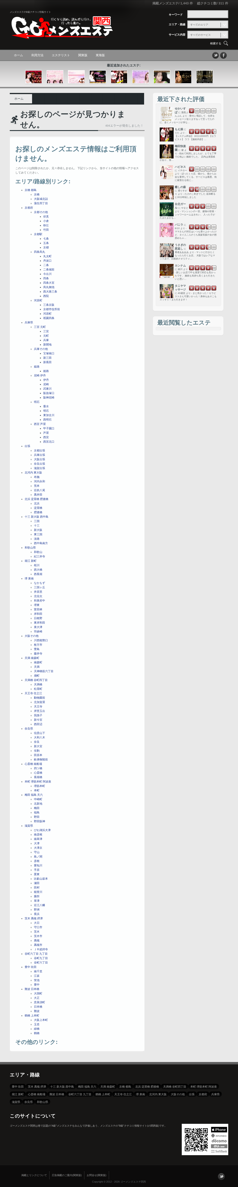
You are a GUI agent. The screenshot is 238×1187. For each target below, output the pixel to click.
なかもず (39, 583)
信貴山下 (39, 733)
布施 (37, 477)
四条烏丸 (39, 251)
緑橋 (37, 1028)
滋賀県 (29, 825)
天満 (37, 666)
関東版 (82, 55)
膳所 (37, 896)
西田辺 (38, 724)
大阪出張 (39, 459)
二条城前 (48, 269)
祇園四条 (48, 318)
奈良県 (29, 728)
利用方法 (37, 55)
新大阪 (38, 530)
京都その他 (41, 212)
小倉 (46, 221)
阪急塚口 (48, 393)
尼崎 (46, 384)
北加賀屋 (39, 702)
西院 (46, 296)
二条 (46, 265)
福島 (37, 812)
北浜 (37, 503)
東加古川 (48, 415)
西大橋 (38, 569)
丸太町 (47, 256)
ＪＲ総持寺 (41, 949)
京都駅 (38, 234)
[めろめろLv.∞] (76, 77)
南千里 (38, 971)
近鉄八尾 (39, 490)
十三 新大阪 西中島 (36, 516)
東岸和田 (39, 622)
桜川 (37, 565)
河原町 (38, 300)
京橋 (37, 194)
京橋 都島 (30, 190)
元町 (46, 335)
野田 (37, 817)
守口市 (38, 927)
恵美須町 (39, 1002)
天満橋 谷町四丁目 (36, 680)
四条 (46, 278)
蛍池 (37, 980)
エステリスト (61, 55)
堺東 (37, 605)
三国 (37, 521)
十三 (37, 525)
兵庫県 (29, 322)
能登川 (38, 892)
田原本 (38, 755)
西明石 (47, 419)
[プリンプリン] (97, 77)
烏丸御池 (48, 287)
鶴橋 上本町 (32, 1015)
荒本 (37, 485)
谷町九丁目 (41, 958)
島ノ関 (38, 856)
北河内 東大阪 (33, 472)
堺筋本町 (39, 786)
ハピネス (180, 166)
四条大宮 (48, 282)
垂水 (46, 406)
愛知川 (38, 865)
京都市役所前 (51, 309)
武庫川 (47, 388)
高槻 (37, 940)
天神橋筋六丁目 (43, 671)
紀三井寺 (39, 556)
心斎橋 (38, 772)
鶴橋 (37, 1033)
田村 (37, 887)
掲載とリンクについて (34, 1175)
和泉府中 (39, 600)
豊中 (37, 984)
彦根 (37, 861)
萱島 (37, 649)
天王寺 (38, 706)
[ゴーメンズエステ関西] (62, 35)
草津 (37, 900)
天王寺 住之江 (33, 693)
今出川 (47, 274)
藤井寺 (38, 653)
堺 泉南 (29, 578)
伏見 (46, 216)
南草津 (38, 839)
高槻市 (38, 945)
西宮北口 (48, 441)
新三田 (47, 357)
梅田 (37, 808)
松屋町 (38, 688)
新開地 (47, 344)
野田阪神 (39, 821)
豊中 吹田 (30, 967)
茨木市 (38, 936)
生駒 (37, 750)
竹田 (46, 229)
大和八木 (39, 737)
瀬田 (37, 883)
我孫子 (38, 715)
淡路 (37, 538)
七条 (46, 238)
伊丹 (46, 379)
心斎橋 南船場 (33, 764)
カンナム (180, 265)
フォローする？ (221, 1176)
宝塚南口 (48, 353)
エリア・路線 (177, 24)
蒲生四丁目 (41, 203)
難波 (37, 1011)
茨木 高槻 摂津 (34, 918)
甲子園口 (48, 428)
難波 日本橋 (32, 989)
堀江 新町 (30, 560)
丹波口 (47, 260)
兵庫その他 (41, 349)
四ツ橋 (38, 768)
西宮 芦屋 (40, 424)
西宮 (46, 437)
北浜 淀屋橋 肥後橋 (36, 499)
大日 (37, 922)
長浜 (37, 914)
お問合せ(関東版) (96, 1175)
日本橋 (38, 1006)
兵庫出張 (39, 455)
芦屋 (46, 432)
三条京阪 (48, 304)
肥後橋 (38, 512)
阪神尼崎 (48, 397)
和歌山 (38, 552)
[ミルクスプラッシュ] (140, 77)
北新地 (38, 803)
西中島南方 (41, 543)
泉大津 (38, 627)
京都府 (29, 207)
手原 (37, 869)
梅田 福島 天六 (34, 794)
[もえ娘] (119, 77)
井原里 (38, 591)
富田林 (38, 609)
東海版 (100, 55)
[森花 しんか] (162, 77)
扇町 (37, 675)
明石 (37, 402)
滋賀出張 (39, 468)
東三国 (38, 534)
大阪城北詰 (41, 199)
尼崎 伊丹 (40, 375)
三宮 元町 (40, 327)
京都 (46, 247)
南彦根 (38, 834)
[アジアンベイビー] (33, 77)
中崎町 (38, 799)
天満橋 (38, 684)
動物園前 (39, 697)
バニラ (179, 224)
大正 (37, 998)
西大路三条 (50, 291)
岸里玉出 (39, 711)
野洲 (37, 909)
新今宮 (38, 719)
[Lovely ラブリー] (55, 77)
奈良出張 (39, 463)
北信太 (38, 596)
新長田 (47, 362)
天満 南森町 (32, 658)
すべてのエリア (199, 24)
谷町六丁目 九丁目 (36, 953)
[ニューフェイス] (204, 77)
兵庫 (46, 340)
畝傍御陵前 (41, 759)
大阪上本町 (41, 1020)
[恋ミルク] (183, 77)
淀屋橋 (38, 508)
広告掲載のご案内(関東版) (67, 1175)
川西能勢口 (41, 640)
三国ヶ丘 (39, 587)
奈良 (37, 741)
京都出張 (39, 450)
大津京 (38, 847)
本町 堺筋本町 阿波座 (38, 781)
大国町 (38, 993)
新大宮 (38, 746)
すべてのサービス (200, 34)
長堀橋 (38, 777)
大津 (37, 843)
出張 (27, 446)
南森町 (38, 662)
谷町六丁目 (41, 962)
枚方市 (38, 644)
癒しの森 (180, 187)
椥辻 (46, 225)
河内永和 (39, 481)
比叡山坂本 (41, 878)
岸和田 (38, 613)
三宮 (46, 331)
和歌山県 (30, 547)
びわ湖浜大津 (42, 830)
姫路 (37, 366)
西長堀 (38, 574)
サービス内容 (177, 34)
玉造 (37, 1024)
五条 (46, 243)
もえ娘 (179, 129)
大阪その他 (32, 636)
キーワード (176, 14)
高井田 (38, 494)
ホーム (18, 55)
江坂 (37, 975)
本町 (37, 790)
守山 (37, 852)
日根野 (38, 618)
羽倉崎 (38, 631)
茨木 (37, 931)
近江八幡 (39, 905)
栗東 (37, 874)
